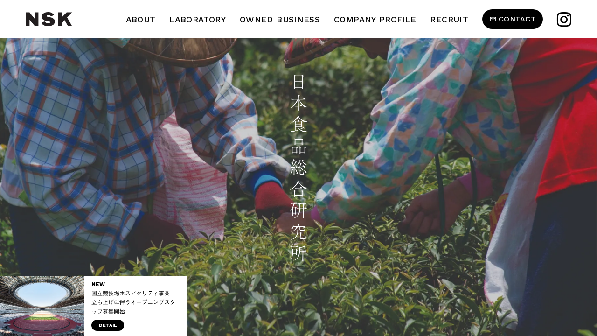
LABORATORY (197, 19)
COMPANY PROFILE (375, 19)
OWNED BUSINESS (280, 19)
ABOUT (141, 19)
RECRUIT (449, 19)
